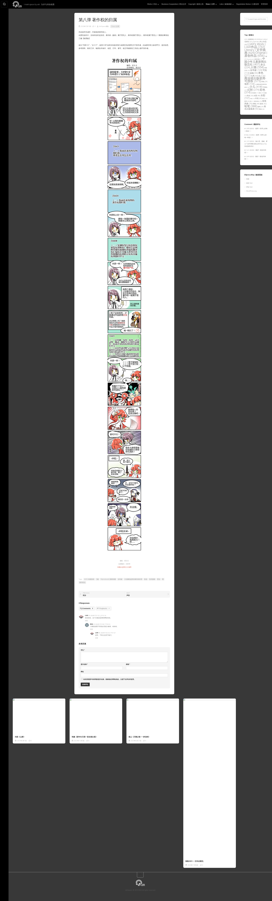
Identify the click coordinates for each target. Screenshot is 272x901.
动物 (254, 73)
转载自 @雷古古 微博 (124, 567)
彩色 (145, 579)
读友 (263, 104)
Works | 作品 (152, 4)
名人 (261, 76)
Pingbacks (104, 608)
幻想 (253, 89)
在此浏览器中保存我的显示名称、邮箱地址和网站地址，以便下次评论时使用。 (109, 679)
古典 (254, 76)
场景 (249, 84)
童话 (247, 101)
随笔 (261, 106)
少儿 (256, 86)
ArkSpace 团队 (104, 26)
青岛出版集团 (255, 107)
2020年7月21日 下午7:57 (108, 633)
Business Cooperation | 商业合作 (174, 4)
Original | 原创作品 (255, 54)
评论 (83, 650)
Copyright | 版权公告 (196, 4)
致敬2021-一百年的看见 (194, 861)
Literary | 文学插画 (255, 51)
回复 (86, 620)
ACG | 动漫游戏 (89, 579)
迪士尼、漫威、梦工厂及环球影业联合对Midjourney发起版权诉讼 (255, 143)
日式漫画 (152, 579)
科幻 (264, 98)
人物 (257, 67)
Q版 (97, 579)
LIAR (86, 615)
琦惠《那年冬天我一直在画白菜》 (84, 737)
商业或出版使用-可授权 (255, 80)
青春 (261, 109)
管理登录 (264, 4)
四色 (264, 81)
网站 (82, 671)
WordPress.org (251, 191)
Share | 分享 (210, 4)
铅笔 (250, 106)
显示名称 (84, 664)
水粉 (252, 98)
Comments (87, 608)
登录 (247, 179)
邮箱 (128, 664)
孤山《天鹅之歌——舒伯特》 (139, 737)
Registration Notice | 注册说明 (247, 4)
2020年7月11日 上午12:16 (98, 615)
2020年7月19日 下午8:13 (102, 624)
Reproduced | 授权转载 (108, 579)
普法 (158, 579)
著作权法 (82, 582)
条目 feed (249, 183)
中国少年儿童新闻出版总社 (255, 61)
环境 (258, 98)
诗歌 (256, 104)
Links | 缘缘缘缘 (225, 4)
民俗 (250, 96)
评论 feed (249, 187)
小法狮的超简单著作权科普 (133, 579)
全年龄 (120, 579)
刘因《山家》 (20, 737)
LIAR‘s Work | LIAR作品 (254, 45)
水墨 (257, 96)
